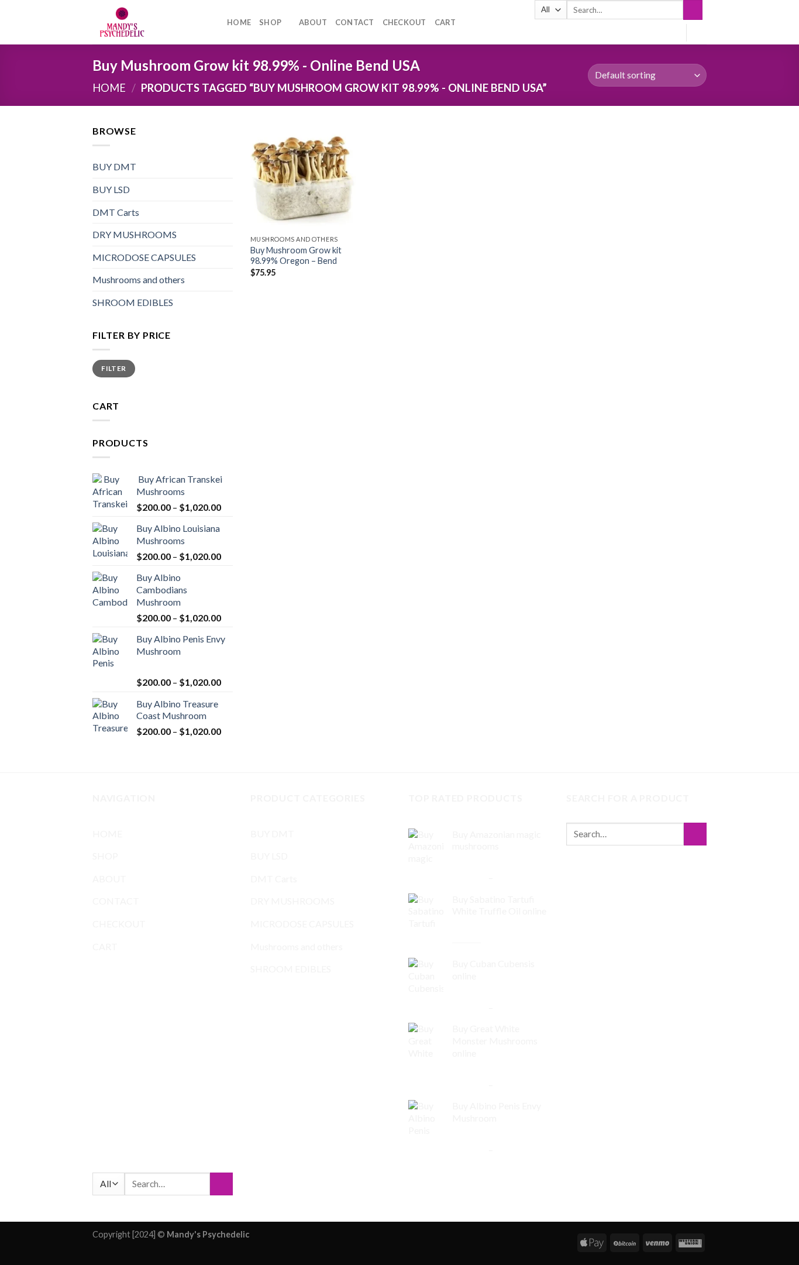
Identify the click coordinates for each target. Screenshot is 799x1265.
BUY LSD (111, 189)
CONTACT (354, 22)
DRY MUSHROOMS (134, 234)
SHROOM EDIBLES (132, 302)
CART (445, 22)
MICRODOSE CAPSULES (144, 257)
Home (109, 87)
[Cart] (701, 33)
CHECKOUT (404, 22)
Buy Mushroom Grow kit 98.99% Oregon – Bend (296, 255)
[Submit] (692, 10)
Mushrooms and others (138, 279)
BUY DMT (114, 166)
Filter (113, 368)
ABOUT (313, 22)
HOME (239, 22)
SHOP (270, 22)
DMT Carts (115, 212)
